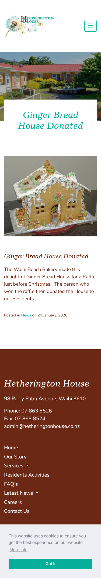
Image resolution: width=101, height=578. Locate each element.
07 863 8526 (36, 410)
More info (18, 550)
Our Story (15, 456)
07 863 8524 (30, 418)
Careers (13, 502)
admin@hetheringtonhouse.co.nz (42, 426)
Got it (51, 564)
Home (11, 447)
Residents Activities (27, 474)
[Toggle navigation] (90, 25)
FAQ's (11, 484)
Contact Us (16, 511)
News (26, 315)
